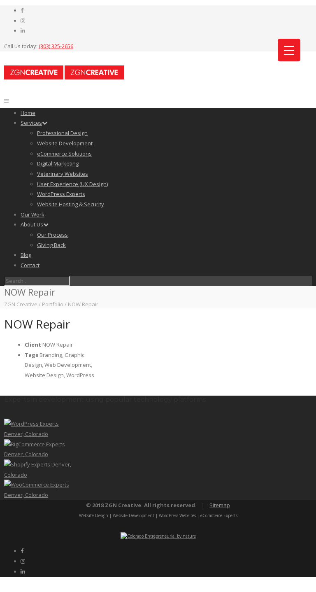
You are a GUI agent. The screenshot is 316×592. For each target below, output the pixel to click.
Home (28, 113)
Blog (26, 255)
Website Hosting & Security (70, 204)
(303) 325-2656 (56, 46)
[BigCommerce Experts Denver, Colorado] (39, 454)
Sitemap (219, 505)
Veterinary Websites (62, 173)
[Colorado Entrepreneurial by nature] (158, 536)
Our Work (32, 214)
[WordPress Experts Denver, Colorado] (39, 434)
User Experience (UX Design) (72, 184)
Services (31, 122)
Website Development (65, 143)
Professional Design (62, 133)
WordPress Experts (61, 194)
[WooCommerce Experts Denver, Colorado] (39, 495)
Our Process (52, 234)
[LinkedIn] (23, 30)
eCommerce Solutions (64, 153)
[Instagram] (23, 20)
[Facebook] (22, 10)
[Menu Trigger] (289, 50)
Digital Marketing (58, 163)
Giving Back (51, 245)
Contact (30, 265)
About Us (32, 224)
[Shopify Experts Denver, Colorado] (39, 474)
